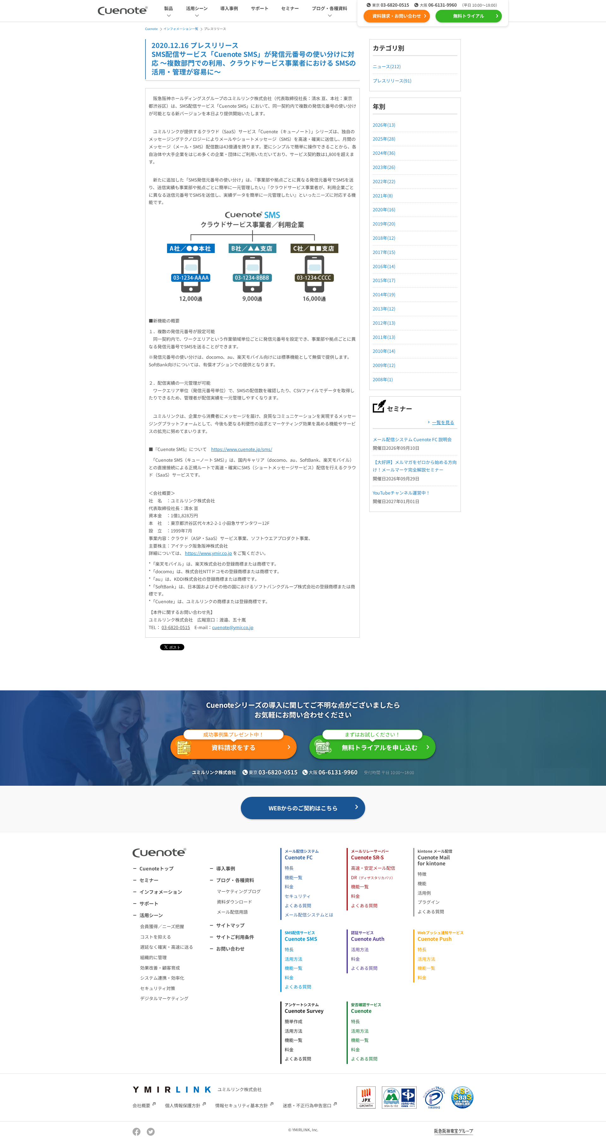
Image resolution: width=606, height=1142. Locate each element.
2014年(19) (384, 294)
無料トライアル (468, 16)
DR (373, 877)
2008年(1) (383, 379)
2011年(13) (384, 337)
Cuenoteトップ (157, 868)
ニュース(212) (387, 66)
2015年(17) (384, 280)
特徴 (422, 874)
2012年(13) (384, 323)
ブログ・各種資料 (235, 880)
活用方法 (293, 959)
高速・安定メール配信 (373, 868)
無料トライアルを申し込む (380, 743)
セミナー (290, 8)
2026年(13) (384, 125)
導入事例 (229, 8)
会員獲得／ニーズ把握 (162, 926)
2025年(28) (384, 138)
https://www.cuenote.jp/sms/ (241, 449)
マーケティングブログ (239, 891)
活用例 (424, 893)
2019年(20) (384, 223)
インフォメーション (161, 891)
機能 (422, 883)
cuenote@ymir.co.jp (232, 627)
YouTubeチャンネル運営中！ (401, 493)
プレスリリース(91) (392, 80)
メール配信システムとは (309, 914)
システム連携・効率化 (162, 978)
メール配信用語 (232, 912)
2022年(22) (384, 181)
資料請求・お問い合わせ (396, 16)
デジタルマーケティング (164, 998)
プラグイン (429, 902)
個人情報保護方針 (182, 1105)
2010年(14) (384, 351)
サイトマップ (230, 925)
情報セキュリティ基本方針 (241, 1105)
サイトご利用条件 (235, 937)
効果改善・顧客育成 (160, 968)
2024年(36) (384, 153)
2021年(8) (383, 195)
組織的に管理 (153, 957)
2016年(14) (384, 266)
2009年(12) (384, 365)
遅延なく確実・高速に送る (166, 947)
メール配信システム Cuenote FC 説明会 (412, 439)
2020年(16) (384, 209)
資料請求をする (233, 743)
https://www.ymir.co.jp (208, 553)
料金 (289, 886)
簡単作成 (293, 1021)
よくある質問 (298, 905)
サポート (260, 8)
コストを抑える (155, 937)
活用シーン (151, 915)
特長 (289, 868)
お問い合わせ (230, 948)
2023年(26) (384, 167)
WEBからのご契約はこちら (303, 808)
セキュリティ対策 (157, 988)
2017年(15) (384, 252)
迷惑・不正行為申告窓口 (307, 1105)
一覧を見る (443, 422)
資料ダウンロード (234, 902)
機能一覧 (293, 877)
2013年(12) (384, 308)
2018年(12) (384, 238)
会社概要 (141, 1105)
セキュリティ (298, 896)
